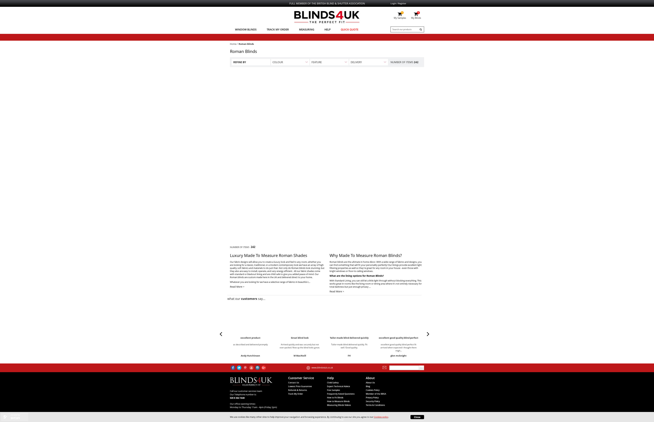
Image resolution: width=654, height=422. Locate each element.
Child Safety (333, 382)
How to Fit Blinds (335, 397)
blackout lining (254, 274)
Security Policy (373, 401)
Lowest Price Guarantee (300, 386)
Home (233, 43)
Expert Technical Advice (338, 386)
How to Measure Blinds (338, 401)
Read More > (237, 286)
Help (327, 29)
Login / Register (398, 3)
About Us (370, 382)
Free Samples (333, 390)
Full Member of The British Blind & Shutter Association (327, 3)
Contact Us (293, 382)
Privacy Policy (372, 397)
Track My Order (278, 29)
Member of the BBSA (376, 393)
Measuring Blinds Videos (339, 405)
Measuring (306, 29)
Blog (368, 386)
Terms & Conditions (375, 405)
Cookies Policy (372, 390)
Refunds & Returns (297, 390)
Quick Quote (349, 29)
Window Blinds (245, 29)
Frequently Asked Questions (341, 393)
